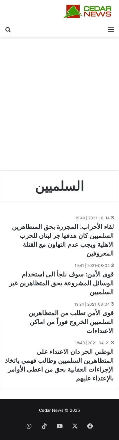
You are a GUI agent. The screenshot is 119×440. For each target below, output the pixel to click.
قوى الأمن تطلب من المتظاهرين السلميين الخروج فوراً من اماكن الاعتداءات (71, 321)
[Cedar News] (88, 11)
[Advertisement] (59, 106)
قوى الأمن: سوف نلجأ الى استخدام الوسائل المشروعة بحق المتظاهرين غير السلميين (61, 283)
